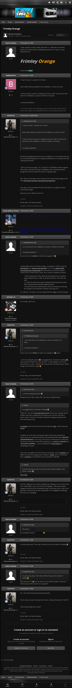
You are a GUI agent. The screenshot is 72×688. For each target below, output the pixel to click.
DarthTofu (10, 115)
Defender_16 (11, 297)
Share (52, 35)
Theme (35, 666)
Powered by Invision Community (36, 672)
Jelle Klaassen (24, 268)
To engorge (23, 426)
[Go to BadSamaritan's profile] (11, 84)
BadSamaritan (11, 75)
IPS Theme (22, 666)
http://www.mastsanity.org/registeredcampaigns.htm (39, 181)
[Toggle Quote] (23, 121)
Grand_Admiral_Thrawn (11, 211)
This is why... (24, 475)
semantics (63, 453)
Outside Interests (25, 36)
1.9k (11, 230)
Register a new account (21, 648)
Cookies (50, 666)
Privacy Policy (42, 666)
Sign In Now (50, 648)
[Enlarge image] (29, 70)
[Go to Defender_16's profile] (11, 306)
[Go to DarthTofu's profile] (11, 124)
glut (55, 426)
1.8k (11, 316)
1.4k (11, 95)
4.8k (11, 135)
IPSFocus (29, 666)
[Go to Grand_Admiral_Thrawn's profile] (11, 219)
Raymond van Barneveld (39, 268)
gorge (52, 455)
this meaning (56, 444)
